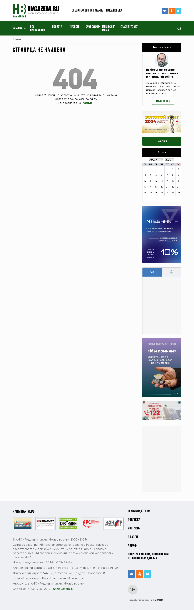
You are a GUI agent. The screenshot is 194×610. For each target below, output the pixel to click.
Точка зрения (162, 47)
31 (145, 199)
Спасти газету (129, 27)
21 (167, 187)
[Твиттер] (178, 11)
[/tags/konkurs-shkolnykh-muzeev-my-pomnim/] (161, 367)
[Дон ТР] (114, 523)
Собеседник (93, 27)
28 (167, 193)
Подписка (134, 520)
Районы (162, 141)
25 (150, 193)
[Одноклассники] (172, 11)
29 (173, 193)
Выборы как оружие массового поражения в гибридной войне (162, 73)
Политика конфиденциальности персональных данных (148, 556)
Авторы (132, 545)
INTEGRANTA (146, 600)
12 (156, 181)
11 (150, 181)
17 (145, 187)
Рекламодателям (139, 511)
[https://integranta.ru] (161, 234)
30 (178, 193)
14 (167, 181)
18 (151, 187)
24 (145, 193)
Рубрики (18, 28)
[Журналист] (45, 523)
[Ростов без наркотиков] (23, 523)
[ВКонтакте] (165, 11)
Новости (57, 27)
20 (162, 187)
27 (162, 193)
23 (178, 187)
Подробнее (163, 101)
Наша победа (114, 10)
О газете (133, 537)
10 (145, 181)
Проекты (75, 27)
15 (173, 181)
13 (162, 181)
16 (178, 181)
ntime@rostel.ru (63, 589)
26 (156, 193)
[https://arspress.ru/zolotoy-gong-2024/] (161, 122)
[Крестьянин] (68, 523)
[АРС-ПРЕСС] (91, 523)
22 (173, 187)
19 (156, 187)
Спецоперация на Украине (87, 10)
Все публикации (37, 28)
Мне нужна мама (108, 28)
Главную (87, 103)
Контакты (134, 528)
